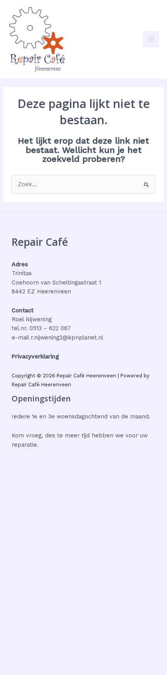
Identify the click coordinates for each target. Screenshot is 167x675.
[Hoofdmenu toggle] (151, 39)
